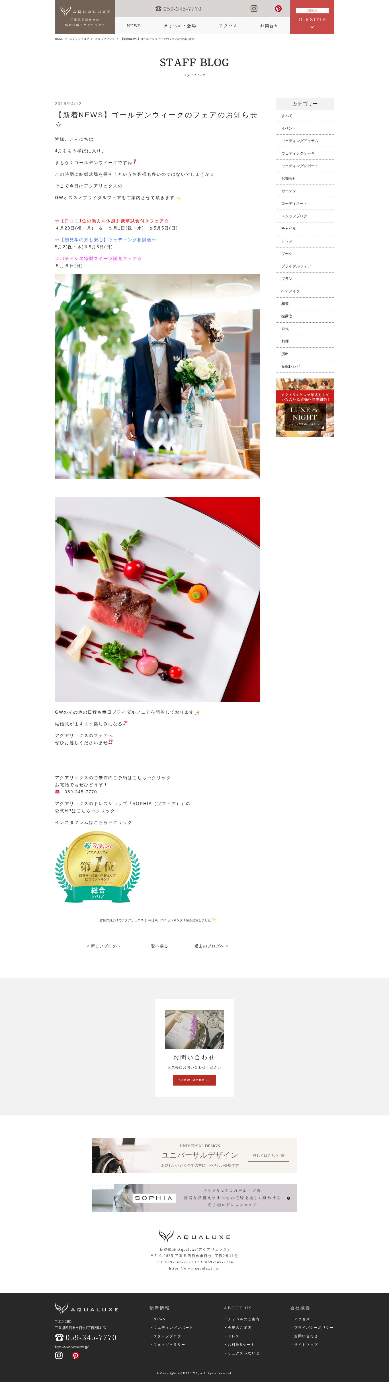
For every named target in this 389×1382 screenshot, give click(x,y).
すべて (286, 116)
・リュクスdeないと (242, 1353)
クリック (162, 777)
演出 (285, 354)
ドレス (286, 241)
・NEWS (157, 1319)
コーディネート (294, 203)
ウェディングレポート (299, 166)
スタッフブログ (79, 38)
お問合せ (269, 26)
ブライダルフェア (296, 266)
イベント (288, 128)
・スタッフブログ (165, 1336)
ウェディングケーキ (298, 153)
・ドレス (232, 1336)
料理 (285, 341)
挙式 (285, 329)
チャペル (288, 228)
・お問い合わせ (304, 1336)
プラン (286, 279)
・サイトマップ (304, 1345)
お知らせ (288, 178)
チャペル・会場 (179, 26)
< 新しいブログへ (104, 946)
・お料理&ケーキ (239, 1345)
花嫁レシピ (290, 366)
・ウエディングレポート (171, 1328)
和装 (285, 304)
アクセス (228, 26)
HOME (59, 38)
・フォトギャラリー (167, 1345)
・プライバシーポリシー (312, 1328)
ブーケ (286, 253)
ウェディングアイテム (299, 141)
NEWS (134, 26)
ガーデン (288, 191)
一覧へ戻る (157, 946)
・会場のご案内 (238, 1328)
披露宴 (286, 316)
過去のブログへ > (211, 946)
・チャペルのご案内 (242, 1319)
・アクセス (300, 1319)
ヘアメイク (290, 291)
